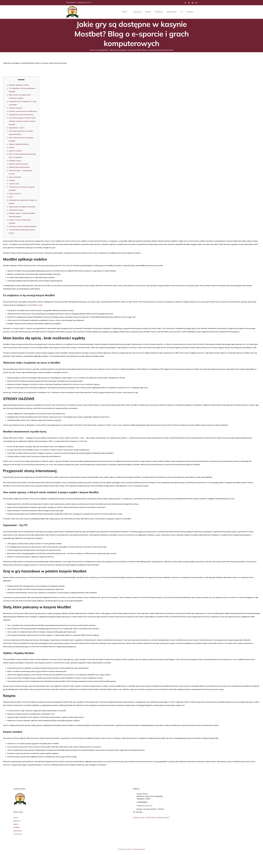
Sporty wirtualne (15, 177)
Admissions (17, 831)
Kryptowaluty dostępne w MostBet (22, 207)
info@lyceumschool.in (84, 2)
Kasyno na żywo (15, 193)
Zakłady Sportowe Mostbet (19, 167)
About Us (16, 821)
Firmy (11, 197)
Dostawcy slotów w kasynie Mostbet (23, 226)
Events (15, 824)
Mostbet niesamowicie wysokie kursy (23, 111)
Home (15, 817)
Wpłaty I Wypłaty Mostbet (19, 144)
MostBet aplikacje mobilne (19, 85)
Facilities (16, 827)
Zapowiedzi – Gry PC (17, 128)
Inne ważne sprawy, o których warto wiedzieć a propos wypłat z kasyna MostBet (22, 121)
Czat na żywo (14, 184)
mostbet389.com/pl (34, 305)
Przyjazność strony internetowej (21, 114)
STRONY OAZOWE (15, 108)
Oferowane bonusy (16, 210)
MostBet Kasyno (15, 161)
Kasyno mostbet (15, 151)
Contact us (17, 834)
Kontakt (12, 180)
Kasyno (11, 147)
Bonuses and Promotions (18, 164)
